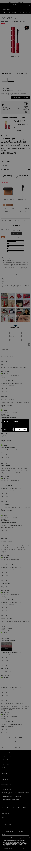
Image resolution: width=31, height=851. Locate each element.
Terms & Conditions (19, 844)
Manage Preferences (8, 848)
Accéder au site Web (21, 429)
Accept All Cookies (21, 848)
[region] (15, 843)
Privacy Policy (24, 841)
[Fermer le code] (27, 420)
